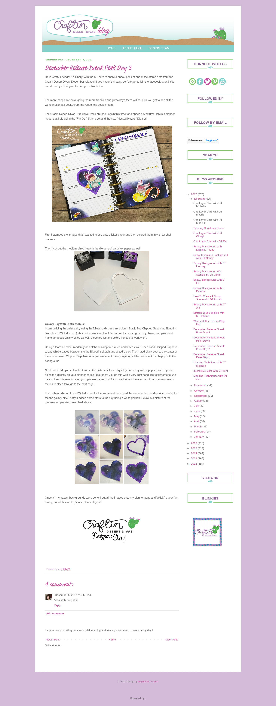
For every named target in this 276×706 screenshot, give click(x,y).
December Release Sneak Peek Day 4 (209, 331)
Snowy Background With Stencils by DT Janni (207, 273)
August (198, 400)
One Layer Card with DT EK (209, 241)
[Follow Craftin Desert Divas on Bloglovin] (203, 142)
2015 (194, 448)
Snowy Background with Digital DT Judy (207, 248)
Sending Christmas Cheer (208, 228)
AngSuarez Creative (148, 681)
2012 (194, 463)
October (199, 390)
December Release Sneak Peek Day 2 (209, 347)
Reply (57, 605)
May (196, 416)
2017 (194, 194)
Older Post (171, 639)
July (196, 405)
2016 (194, 443)
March (198, 426)
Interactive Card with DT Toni (210, 370)
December (200, 198)
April (196, 421)
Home (111, 48)
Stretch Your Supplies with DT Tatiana (208, 314)
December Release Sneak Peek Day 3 (209, 339)
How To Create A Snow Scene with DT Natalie (207, 298)
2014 (194, 453)
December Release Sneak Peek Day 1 (209, 356)
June (197, 411)
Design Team (159, 48)
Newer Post (53, 639)
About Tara (132, 48)
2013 (194, 458)
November (200, 385)
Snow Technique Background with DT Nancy (210, 256)
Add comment (55, 613)
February (199, 431)
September (200, 395)
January (199, 436)
